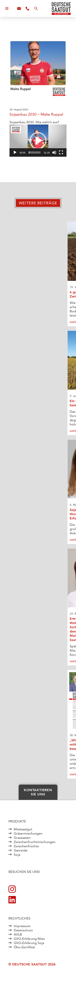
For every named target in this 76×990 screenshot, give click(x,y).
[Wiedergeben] (15, 152)
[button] (38, 140)
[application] (38, 141)
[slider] (35, 152)
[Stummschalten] (54, 152)
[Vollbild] (61, 152)
